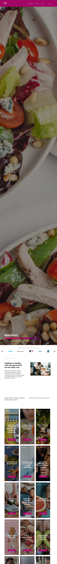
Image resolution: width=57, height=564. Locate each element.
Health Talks (9, 358)
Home (5, 358)
